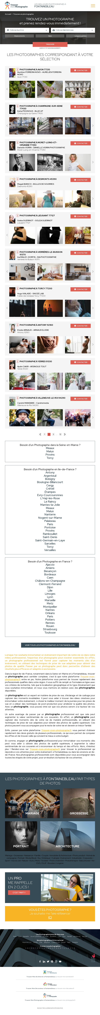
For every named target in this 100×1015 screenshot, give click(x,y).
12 (60, 434)
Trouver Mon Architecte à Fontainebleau (40, 977)
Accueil (8, 14)
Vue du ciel (16, 860)
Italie (68, 942)
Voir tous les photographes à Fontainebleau (50, 645)
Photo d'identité (57, 860)
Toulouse (45, 936)
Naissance (28, 855)
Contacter (82, 70)
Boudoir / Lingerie (56, 863)
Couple (45, 855)
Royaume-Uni (26, 942)
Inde (40, 942)
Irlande (35, 942)
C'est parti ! (19, 892)
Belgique (47, 942)
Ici (50, 917)
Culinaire (55, 858)
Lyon (19, 936)
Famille (37, 855)
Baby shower (84, 860)
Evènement (66, 858)
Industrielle (77, 858)
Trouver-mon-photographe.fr (56, 730)
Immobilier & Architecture (60, 855)
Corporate (87, 858)
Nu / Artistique (44, 858)
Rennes (84, 936)
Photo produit (79, 855)
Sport (7, 860)
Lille (59, 936)
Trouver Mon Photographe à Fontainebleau (40, 1000)
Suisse (63, 942)
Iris (93, 860)
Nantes (69, 936)
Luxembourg (56, 942)
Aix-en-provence (35, 936)
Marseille (26, 936)
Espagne (75, 942)
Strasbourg (77, 936)
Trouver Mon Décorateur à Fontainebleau (40, 988)
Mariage (8, 855)
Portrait (21, 858)
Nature (25, 860)
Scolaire (44, 860)
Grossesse (18, 855)
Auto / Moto (34, 860)
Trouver (50, 44)
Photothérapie (71, 860)
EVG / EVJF (41, 863)
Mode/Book (31, 858)
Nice (63, 936)
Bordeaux (53, 936)
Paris (14, 936)
